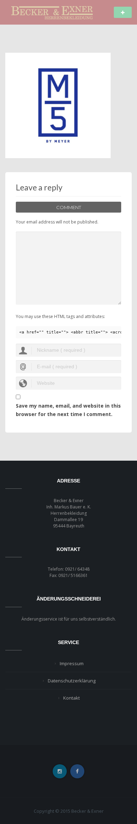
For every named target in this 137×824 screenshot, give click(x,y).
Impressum (72, 663)
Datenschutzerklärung (72, 680)
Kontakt (71, 698)
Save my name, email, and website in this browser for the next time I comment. (68, 409)
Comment (68, 207)
